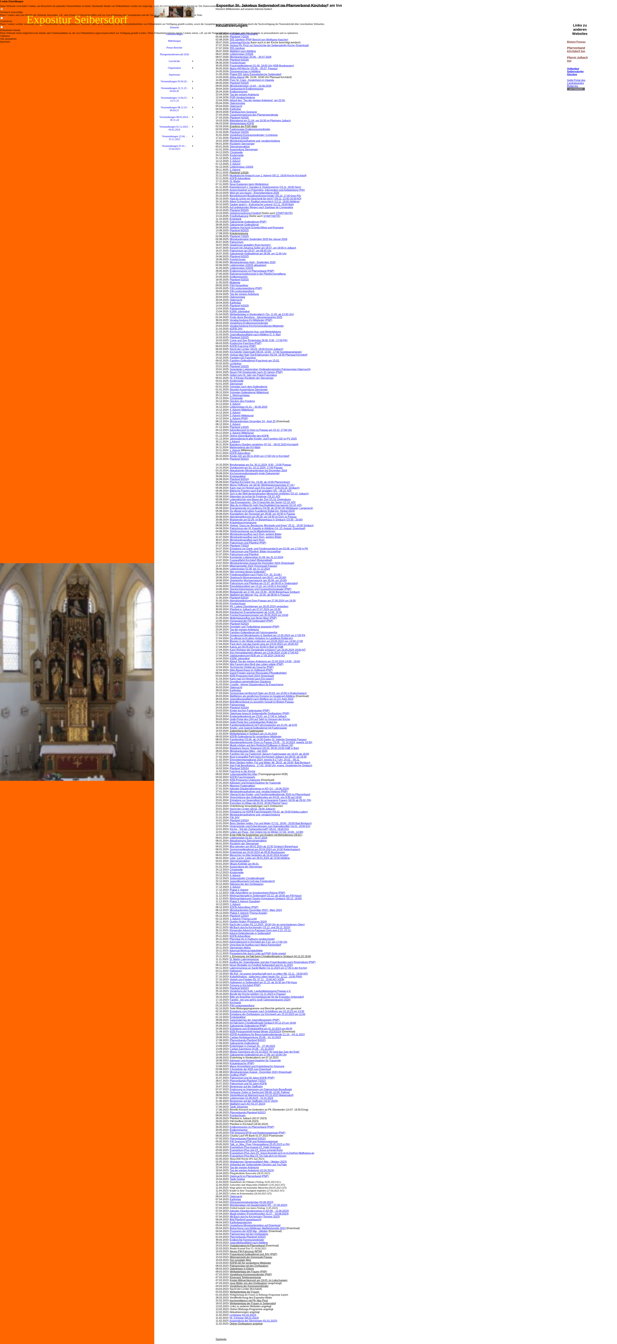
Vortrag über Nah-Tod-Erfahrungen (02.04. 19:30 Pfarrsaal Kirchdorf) (268, 354)
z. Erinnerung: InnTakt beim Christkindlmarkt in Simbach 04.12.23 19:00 (270, 956)
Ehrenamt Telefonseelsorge (245, 1277)
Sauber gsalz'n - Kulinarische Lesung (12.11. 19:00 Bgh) (262, 204)
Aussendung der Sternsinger (246, 866)
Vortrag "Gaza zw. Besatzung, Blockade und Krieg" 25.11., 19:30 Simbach (272, 525)
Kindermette (237, 155)
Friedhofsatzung (239, 216)
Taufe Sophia (237, 1179)
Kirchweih (235, 1002)
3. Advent (235, 161)
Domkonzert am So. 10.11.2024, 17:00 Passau (256, 467)
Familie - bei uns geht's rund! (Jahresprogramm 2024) (260, 999)
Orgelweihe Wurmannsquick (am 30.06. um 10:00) (258, 580)
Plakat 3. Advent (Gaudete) (245, 901)
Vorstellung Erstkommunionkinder (249, 323)
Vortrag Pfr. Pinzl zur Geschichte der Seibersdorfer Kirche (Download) (269, 45)
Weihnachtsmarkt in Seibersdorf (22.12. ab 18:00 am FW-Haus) (266, 895)
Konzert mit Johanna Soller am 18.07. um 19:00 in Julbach (263, 247)
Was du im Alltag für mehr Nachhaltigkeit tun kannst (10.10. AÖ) (266, 505)
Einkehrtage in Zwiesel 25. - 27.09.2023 (252, 1046)
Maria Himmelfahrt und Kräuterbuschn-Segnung (257, 1066)
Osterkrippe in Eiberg (242, 1268)
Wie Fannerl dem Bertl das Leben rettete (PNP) (256, 664)
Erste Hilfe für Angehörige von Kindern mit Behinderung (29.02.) (266, 835)
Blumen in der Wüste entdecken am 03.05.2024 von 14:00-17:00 (266, 641)
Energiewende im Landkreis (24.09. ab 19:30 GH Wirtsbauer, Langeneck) (271, 508)
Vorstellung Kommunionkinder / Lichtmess (254, 135)
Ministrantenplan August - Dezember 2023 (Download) (261, 1072)
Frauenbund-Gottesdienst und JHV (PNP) (253, 1254)
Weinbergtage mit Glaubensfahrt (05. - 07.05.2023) (258, 1205)
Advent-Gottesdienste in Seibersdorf (250, 933)
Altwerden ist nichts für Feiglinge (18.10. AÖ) (255, 496)
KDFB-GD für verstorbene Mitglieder (250, 1263)
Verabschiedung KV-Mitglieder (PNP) (251, 320)
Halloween (236, 970)
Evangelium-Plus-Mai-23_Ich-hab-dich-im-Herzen (258, 1156)
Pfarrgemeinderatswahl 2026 (174, 54)
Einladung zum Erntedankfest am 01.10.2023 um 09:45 (261, 1028)
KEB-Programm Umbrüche (245, 780)
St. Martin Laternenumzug (244, 959)
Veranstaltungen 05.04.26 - (174, 81)
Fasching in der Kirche (242, 771)
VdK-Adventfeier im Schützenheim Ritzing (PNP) (257, 892)
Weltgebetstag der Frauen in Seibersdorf (253, 1303)
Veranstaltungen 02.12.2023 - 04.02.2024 (174, 128)
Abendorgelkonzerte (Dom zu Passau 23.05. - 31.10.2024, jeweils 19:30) (271, 742)
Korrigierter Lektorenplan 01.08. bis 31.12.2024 (256, 557)
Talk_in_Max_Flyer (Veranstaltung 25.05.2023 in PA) (260, 1144)
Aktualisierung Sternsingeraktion (248, 840)
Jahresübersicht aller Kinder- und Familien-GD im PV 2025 (263, 438)
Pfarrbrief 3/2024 (239, 768)
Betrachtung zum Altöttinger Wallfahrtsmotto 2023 (258, 1228)
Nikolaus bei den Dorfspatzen (247, 884)
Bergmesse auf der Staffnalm (246, 1086)
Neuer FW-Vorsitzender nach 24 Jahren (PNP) (256, 372)
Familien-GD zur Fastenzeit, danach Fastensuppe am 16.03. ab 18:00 (269, 754)
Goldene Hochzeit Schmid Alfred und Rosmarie (257, 227)
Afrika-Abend (237, 77)
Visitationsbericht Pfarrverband (247, 1245)
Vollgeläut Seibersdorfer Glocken (575, 71)
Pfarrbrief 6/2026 (239, 59)
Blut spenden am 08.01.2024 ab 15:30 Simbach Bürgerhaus (264, 846)
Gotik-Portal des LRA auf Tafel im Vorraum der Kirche (260, 719)
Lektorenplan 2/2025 (241, 268)
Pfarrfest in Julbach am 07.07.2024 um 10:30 (255, 609)
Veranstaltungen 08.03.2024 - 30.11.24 (174, 118)
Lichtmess (235, 363)
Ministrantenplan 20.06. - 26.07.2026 (250, 57)
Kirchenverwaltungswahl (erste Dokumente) (255, 473)
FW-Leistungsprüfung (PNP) (246, 288)
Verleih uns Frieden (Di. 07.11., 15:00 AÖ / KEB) (257, 979)
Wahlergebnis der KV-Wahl (245, 447)
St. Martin (235, 181)
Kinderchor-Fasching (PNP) (245, 343)
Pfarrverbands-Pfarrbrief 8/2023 (248, 1040)
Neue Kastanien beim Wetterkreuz (249, 184)
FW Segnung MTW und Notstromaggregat (254, 1141)
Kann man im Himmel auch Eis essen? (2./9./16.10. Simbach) (265, 488)
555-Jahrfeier (237, 48)
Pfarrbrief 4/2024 (239, 707)
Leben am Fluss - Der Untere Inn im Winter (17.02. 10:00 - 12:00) (266, 832)
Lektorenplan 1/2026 (241, 166)
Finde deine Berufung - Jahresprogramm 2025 (256, 317)
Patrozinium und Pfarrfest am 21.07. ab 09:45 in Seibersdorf (264, 583)
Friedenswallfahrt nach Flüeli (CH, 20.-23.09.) (256, 574)
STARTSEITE (284, 213)
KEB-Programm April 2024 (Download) (252, 675)
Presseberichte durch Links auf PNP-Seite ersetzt (258, 953)
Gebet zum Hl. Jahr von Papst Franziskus (253, 375)
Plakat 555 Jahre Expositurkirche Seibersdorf (255, 74)
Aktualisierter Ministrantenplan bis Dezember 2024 (258, 470)
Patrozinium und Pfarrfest (244, 554)
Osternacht (236, 106)
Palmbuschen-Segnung (243, 112)
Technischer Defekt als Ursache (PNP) (252, 667)
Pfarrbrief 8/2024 (239, 479)
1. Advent (235, 169)
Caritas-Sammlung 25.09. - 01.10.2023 (252, 1049)
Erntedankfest (238, 476)
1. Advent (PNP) (239, 418)
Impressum (174, 74)
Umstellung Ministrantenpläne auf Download (255, 1225)
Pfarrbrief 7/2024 (239, 545)
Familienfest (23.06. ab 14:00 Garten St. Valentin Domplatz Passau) (268, 739)
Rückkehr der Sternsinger (244, 843)
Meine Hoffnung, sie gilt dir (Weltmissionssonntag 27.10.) (262, 485)
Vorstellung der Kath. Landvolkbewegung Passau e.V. (260, 991)
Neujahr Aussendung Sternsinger (249, 389)
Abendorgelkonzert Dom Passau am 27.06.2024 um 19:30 (263, 600)
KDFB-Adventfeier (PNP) (244, 907)
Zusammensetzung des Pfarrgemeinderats (254, 114)
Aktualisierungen (174, 34)
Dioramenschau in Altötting (245, 71)
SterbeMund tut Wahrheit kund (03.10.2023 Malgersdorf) (261, 1095)
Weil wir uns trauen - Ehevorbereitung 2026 (254, 193)
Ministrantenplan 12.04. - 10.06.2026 (250, 86)
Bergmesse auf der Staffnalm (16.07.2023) (254, 1101)
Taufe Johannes (239, 1106)
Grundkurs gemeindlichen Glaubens (250, 681)
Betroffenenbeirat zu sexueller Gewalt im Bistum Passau (262, 702)
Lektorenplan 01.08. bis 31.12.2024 (250, 568)
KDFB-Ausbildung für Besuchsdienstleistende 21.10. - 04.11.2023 (267, 1034)
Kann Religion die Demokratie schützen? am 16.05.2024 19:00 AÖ (267, 649)
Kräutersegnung (239, 233)
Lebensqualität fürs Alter (243, 774)
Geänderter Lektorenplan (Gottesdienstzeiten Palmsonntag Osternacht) (270, 369)
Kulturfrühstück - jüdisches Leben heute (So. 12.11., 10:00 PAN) (266, 976)
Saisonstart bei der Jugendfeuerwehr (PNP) (254, 1020)
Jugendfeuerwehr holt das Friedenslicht (252, 881)
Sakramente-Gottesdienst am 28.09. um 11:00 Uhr (258, 253)
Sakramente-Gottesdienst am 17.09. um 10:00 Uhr (258, 1054)
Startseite (174, 27)
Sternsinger (236, 383)
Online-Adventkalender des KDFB (249, 435)
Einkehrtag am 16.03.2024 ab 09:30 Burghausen (257, 852)
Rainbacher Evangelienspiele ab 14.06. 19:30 (256, 612)
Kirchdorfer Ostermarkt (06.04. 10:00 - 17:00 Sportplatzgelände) (266, 352)
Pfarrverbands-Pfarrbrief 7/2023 (248, 1080)
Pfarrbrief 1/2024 (239, 916)
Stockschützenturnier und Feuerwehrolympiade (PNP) (260, 589)
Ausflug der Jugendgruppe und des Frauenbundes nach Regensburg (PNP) (272, 962)
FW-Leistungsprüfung (242, 291)
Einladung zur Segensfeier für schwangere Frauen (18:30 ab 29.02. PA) (270, 800)
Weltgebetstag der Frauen (244, 1291)
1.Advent (235, 441)
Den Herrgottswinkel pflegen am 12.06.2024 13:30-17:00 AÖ (264, 652)
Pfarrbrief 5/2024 (239, 623)
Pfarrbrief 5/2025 (239, 279)
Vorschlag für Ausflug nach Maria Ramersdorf (255, 944)
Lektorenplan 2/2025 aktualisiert (248, 265)
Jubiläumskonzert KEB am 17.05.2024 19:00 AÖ (257, 655)
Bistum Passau (576, 41)
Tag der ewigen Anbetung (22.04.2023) (252, 1170)
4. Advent (235, 158)
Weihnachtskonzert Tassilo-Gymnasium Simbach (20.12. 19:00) (266, 898)
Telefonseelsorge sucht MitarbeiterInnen (252, 531)
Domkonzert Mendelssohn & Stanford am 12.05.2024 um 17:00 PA (267, 635)
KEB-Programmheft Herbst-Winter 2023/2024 (255, 1031)
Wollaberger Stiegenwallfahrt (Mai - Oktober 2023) (258, 1161)
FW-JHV (235, 817)
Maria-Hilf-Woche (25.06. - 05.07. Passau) (253, 68)
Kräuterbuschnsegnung (243, 522)
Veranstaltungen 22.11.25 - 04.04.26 (174, 89)
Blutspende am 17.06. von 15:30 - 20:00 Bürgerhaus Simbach (265, 592)
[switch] (1, 9)
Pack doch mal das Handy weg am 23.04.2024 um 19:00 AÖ (264, 644)
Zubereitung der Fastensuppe (247, 730)
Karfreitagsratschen (241, 1222)
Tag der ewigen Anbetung (244, 94)
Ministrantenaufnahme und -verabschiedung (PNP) (259, 791)
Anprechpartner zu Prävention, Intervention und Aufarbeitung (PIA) (267, 190)
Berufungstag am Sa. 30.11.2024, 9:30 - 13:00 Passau (260, 464)
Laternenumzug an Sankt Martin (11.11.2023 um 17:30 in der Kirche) (268, 968)
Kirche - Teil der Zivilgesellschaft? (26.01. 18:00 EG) (259, 829)
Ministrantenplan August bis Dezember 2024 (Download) (262, 563)
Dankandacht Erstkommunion (247, 88)
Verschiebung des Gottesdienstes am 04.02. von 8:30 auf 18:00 (266, 797)
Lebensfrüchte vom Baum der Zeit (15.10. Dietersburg (260, 499)
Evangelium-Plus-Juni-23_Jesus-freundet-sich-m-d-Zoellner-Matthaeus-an (272, 1153)
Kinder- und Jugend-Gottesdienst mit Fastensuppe (258, 728)
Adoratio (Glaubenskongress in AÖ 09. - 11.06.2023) (259, 1211)
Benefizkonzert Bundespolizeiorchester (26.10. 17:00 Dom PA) (265, 195)
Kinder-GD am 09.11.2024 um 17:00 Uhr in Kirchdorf (259, 456)
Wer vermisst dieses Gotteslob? (248, 571)
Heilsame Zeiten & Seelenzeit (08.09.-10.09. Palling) (260, 1092)
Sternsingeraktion (240, 146)
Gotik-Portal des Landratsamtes (576, 82)
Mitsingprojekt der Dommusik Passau (251, 1257)
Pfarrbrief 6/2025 (239, 256)
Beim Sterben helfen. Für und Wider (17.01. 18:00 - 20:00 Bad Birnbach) (271, 823)
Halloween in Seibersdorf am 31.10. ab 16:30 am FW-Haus (263, 982)
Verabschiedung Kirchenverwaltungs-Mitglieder (257, 326)
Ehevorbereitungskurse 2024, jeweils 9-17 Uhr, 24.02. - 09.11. (265, 759)
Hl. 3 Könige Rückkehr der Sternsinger (252, 378)
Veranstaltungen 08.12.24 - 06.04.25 (174, 109)
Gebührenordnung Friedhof (245, 213)
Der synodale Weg (240, 1260)
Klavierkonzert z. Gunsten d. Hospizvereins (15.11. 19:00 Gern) (265, 187)
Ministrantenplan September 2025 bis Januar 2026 (258, 239)
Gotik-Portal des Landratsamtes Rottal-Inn (253, 722)
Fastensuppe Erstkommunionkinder (250, 129)
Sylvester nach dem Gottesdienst (248, 386)
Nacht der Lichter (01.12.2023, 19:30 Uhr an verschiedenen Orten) (267, 924)
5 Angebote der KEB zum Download (250, 1069)
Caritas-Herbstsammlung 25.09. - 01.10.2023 (255, 1037)
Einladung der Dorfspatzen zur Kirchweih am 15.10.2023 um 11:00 (267, 1014)
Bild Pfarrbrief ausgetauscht (245, 1219)
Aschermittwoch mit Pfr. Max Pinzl (249, 1300)
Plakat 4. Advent (239, 890)
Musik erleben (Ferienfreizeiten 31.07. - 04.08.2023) (259, 1213)
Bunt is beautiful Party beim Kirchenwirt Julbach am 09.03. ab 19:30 (268, 756)
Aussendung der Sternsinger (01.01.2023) (253, 1320)
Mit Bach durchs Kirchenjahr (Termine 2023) (255, 1216)
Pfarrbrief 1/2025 (239, 427)
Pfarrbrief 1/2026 (239, 172)
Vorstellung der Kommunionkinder (249, 1286)
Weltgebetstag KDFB (242, 123)
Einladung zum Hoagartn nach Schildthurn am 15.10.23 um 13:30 (267, 1011)
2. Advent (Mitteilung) (242, 433)
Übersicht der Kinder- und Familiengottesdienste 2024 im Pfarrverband (270, 794)
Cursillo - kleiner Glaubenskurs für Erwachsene (256, 684)
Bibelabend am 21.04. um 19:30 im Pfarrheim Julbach (260, 120)
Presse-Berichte (174, 47)
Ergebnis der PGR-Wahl (243, 126)
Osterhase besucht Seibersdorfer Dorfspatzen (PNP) (259, 713)
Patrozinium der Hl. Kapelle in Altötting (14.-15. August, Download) (267, 528)
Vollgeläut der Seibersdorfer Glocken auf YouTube (258, 1164)
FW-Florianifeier (239, 285)
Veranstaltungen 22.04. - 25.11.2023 (174, 138)
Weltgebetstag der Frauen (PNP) (248, 1271)
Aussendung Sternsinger (244, 149)
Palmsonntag (237, 308)
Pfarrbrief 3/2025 (239, 337)
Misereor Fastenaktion (242, 785)
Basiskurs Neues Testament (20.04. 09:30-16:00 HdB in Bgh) (264, 748)
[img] (77, 672)
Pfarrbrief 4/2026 (239, 117)
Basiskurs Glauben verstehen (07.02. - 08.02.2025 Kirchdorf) (264, 444)
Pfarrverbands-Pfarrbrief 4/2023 (248, 1237)
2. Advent (235, 164)
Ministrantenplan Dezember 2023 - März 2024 (256, 910)
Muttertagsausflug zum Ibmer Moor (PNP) (253, 618)
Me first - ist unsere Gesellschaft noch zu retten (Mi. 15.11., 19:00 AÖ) (269, 973)
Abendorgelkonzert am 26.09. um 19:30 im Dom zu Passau (263, 516)
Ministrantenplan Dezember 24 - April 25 (253, 421)
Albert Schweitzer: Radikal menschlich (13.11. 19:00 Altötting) (265, 201)
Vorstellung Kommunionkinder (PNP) (251, 1274)
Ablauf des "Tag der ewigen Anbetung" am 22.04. (257, 100)
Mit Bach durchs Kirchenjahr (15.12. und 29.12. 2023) (260, 927)
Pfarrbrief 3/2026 (239, 132)
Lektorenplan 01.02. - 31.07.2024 (248, 837)
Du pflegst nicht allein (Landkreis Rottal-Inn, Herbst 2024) (262, 511)
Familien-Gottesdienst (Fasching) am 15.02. (255, 360)
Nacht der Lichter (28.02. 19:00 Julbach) (252, 809)
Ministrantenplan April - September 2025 (253, 262)
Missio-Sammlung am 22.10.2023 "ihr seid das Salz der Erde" (265, 1051)
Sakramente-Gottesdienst (244, 224)
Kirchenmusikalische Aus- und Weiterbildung (255, 331)
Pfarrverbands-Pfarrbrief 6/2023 (248, 1112)
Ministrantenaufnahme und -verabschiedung (255, 140)
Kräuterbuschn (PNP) (242, 1063)
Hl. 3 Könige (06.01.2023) (244, 1318)
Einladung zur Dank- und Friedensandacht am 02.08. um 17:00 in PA (269, 548)
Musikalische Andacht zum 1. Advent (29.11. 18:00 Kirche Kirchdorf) (268, 175)
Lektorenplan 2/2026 (241, 54)
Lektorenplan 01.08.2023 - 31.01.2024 (251, 1098)
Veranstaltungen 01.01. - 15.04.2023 (174, 147)
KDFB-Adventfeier (240, 178)
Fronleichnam (238, 62)
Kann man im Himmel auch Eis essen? (252, 678)
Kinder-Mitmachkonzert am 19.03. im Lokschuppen (258, 1280)
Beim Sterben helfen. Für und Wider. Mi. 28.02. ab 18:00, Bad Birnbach (270, 762)
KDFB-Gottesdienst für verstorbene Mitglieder (256, 736)
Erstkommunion (239, 91)
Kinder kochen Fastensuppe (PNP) (250, 710)
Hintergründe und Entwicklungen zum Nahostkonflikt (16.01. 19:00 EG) (270, 826)
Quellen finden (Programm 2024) (248, 921)
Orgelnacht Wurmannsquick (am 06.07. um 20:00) (258, 577)
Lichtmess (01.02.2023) (243, 1315)
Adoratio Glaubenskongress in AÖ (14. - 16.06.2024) (259, 788)
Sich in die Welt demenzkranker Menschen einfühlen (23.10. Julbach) (269, 493)
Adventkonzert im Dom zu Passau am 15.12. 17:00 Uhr (261, 430)
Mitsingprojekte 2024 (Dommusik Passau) (253, 566)
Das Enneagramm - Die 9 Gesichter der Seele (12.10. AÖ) (262, 502)
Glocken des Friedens (242, 401)
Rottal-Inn (572, 86)
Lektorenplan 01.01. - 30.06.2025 (248, 407)
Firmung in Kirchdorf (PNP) (245, 985)
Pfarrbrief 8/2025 (239, 230)
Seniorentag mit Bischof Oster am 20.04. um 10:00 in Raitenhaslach (268, 693)
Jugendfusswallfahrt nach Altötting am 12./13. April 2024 (261, 699)
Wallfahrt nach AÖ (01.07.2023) (247, 1104)
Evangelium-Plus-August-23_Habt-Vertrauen (255, 1147)
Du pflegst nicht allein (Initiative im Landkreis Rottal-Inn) (261, 638)
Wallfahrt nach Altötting (243, 51)
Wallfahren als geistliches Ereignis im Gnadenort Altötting (262, 696)
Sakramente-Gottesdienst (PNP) (248, 221)
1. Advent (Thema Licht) (243, 918)
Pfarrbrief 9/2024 (239, 459)
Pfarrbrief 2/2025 (239, 366)
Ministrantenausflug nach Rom (247, 540)
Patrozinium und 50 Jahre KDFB (248, 1083)
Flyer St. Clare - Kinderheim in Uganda (252, 80)
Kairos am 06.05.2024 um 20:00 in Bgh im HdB (256, 647)
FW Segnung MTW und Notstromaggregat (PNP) (257, 1132)
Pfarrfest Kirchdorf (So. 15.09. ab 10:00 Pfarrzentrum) (260, 482)
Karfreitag (235, 109)
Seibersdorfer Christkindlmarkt (247, 878)
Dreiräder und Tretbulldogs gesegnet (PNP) (254, 626)
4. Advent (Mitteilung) (242, 409)
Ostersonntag (237, 103)
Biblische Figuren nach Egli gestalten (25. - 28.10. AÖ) (260, 490)
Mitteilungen (174, 41)
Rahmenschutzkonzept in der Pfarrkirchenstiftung (258, 273)
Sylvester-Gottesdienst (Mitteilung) (249, 392)
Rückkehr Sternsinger (242, 143)
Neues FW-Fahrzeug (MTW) (246, 1251)
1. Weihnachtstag (240, 395)
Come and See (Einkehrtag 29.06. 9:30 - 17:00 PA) (258, 340)
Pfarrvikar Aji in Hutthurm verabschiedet (252, 939)
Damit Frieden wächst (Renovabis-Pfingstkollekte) (258, 673)
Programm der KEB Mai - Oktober (249, 1231)
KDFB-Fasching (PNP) (243, 346)
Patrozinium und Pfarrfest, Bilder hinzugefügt (255, 551)
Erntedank (235, 219)
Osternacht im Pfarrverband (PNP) (249, 1176)
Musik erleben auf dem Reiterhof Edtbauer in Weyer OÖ (261, 745)
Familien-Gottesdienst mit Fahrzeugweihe (253, 632)
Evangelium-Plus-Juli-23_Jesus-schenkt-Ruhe (256, 1150)
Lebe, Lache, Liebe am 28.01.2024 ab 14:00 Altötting (260, 858)
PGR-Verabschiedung (242, 97)
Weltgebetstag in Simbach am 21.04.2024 (253, 733)
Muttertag (235, 282)
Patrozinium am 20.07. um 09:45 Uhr (250, 250)
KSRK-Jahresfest (240, 311)
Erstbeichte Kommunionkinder (247, 1239)
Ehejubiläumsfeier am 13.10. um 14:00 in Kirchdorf (258, 586)
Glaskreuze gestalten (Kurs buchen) (250, 245)
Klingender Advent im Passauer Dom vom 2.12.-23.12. (260, 930)
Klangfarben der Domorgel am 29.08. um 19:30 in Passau (262, 514)
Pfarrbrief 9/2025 (239, 210)
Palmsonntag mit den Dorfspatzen (249, 1234)
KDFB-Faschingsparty (242, 777)
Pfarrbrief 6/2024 (239, 597)
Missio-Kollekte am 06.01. (244, 863)
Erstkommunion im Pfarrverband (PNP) (252, 271)
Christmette (236, 152)
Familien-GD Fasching (243, 357)
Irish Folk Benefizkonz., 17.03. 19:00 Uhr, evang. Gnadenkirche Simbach (271, 765)
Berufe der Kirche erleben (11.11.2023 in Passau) (258, 994)
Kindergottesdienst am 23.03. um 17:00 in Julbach (258, 716)
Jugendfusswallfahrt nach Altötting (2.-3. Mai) (255, 334)
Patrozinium (236, 242)
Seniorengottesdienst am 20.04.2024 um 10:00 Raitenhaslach (265, 849)
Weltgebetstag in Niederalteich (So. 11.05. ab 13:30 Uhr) (262, 314)
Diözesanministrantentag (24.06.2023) (251, 1202)
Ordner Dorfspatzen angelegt (246, 1323)
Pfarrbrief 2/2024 (239, 820)
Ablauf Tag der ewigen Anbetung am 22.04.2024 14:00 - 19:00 (265, 661)
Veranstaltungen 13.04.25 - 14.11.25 (174, 99)
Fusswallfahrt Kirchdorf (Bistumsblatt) (251, 560)
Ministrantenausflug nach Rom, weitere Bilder (256, 534)
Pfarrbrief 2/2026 (239, 138)
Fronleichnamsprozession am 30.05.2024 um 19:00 (259, 615)
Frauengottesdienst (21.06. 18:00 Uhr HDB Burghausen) (262, 65)
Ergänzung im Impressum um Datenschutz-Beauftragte (261, 1089)
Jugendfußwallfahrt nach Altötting (249, 1242)
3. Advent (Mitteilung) (242, 415)
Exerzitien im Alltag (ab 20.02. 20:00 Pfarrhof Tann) (258, 803)
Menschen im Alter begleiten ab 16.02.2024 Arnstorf (259, 855)
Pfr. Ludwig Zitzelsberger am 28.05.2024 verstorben (259, 606)
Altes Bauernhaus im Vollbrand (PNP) (251, 670)
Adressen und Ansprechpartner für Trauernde (255, 782)
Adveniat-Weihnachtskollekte (246, 950)
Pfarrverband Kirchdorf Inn (576, 49)
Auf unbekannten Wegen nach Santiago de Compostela (261, 207)
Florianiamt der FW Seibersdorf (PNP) (251, 621)
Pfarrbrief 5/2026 (239, 83)
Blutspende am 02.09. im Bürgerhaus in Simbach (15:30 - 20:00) (266, 519)
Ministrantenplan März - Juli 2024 (249, 751)
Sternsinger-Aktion (240, 947)
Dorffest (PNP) (238, 1075)
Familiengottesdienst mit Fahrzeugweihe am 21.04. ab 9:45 (263, 725)
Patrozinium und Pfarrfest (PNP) (248, 542)
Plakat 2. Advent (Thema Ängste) (248, 913)
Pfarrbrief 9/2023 (239, 988)
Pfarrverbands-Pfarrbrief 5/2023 (248, 1138)
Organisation (174, 68)
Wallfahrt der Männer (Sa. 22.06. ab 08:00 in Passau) (260, 595)
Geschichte (174, 61)
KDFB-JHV (236, 328)
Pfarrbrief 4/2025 (239, 305)
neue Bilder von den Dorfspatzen (248, 1283)
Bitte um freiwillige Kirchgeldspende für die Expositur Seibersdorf (267, 997)
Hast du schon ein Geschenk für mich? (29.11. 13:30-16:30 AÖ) (265, 198)
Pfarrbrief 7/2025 (239, 236)
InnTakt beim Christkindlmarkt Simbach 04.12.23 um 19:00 (263, 1023)
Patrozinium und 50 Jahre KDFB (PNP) (252, 1077)
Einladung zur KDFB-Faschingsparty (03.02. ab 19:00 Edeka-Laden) (269, 811)
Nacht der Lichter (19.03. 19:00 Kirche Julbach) (256, 349)
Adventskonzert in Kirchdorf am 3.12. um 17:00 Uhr (258, 942)
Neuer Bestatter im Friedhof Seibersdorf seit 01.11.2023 (261, 965)
